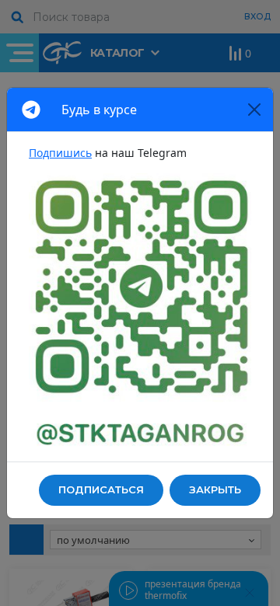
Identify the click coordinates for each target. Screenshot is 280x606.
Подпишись (60, 152)
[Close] (254, 109)
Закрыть (215, 489)
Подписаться (101, 489)
